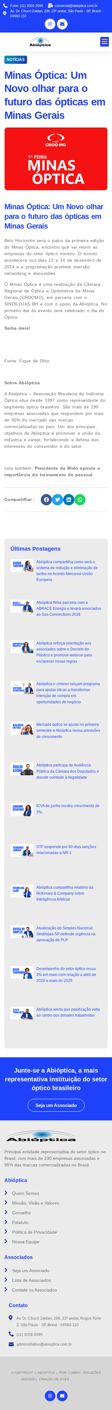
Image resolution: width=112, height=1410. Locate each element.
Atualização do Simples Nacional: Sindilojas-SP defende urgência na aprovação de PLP (66, 934)
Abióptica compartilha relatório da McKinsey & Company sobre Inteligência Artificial (64, 893)
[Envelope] (62, 24)
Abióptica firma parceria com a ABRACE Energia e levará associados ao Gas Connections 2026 (68, 608)
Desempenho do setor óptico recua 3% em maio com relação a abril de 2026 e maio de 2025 (66, 975)
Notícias (16, 60)
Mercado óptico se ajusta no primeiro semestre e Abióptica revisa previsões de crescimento (68, 730)
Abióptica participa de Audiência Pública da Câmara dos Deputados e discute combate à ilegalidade (67, 771)
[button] (104, 42)
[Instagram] (50, 24)
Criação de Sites (54, 1379)
